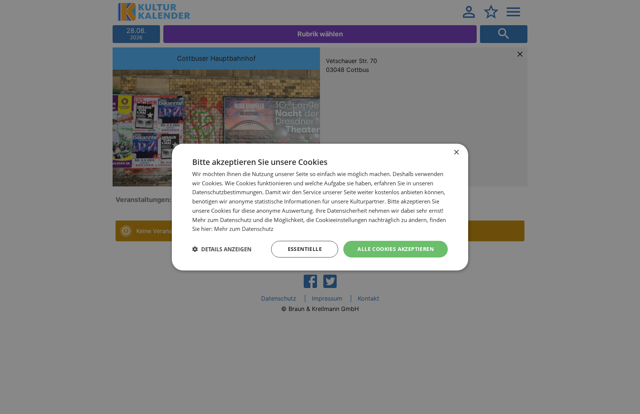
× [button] (456, 152)
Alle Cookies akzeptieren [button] (395, 248)
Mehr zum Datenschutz (243, 228)
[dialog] (320, 206)
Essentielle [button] (305, 248)
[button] (221, 249)
